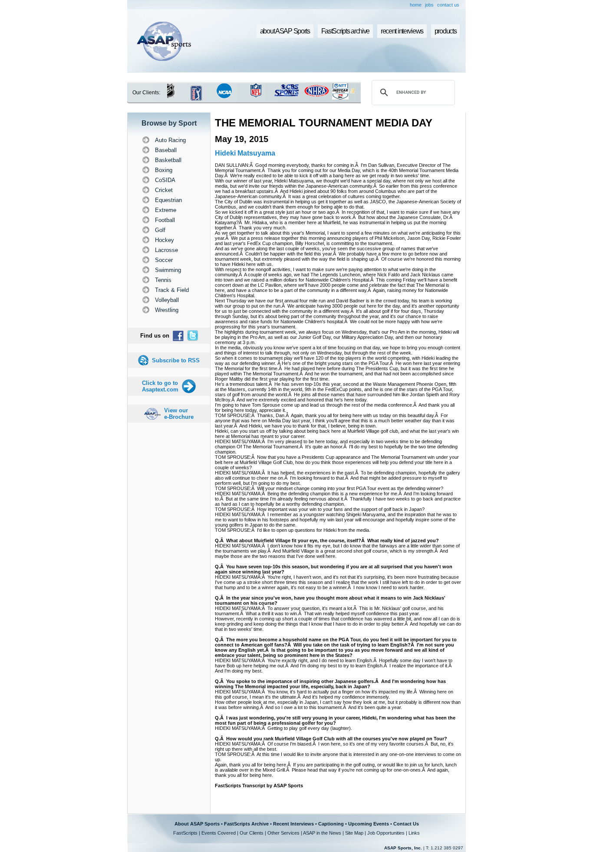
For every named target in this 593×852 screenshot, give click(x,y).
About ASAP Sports (197, 823)
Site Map (354, 832)
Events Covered (218, 832)
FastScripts (185, 832)
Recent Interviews (293, 823)
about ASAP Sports (285, 31)
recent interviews (402, 31)
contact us (448, 4)
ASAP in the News (322, 832)
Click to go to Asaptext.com (160, 386)
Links (414, 832)
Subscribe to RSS (176, 360)
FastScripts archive (345, 31)
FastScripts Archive (246, 823)
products (446, 31)
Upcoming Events (368, 823)
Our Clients (252, 832)
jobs (429, 4)
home (416, 4)
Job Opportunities (386, 832)
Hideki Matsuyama (245, 153)
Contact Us (406, 823)
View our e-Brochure (179, 413)
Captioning (331, 823)
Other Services (283, 832)
